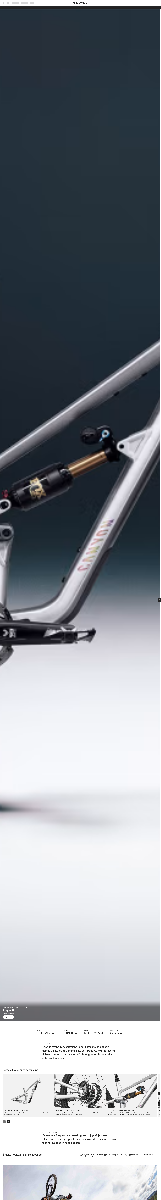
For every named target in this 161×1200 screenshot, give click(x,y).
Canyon (5, 1007)
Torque (26, 1007)
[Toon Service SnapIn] (159, 600)
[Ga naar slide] (120, 1121)
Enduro (20, 1007)
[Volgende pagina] (8, 1121)
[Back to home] (80, 3)
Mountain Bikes (12, 1007)
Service (32, 3)
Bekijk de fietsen (8, 1017)
